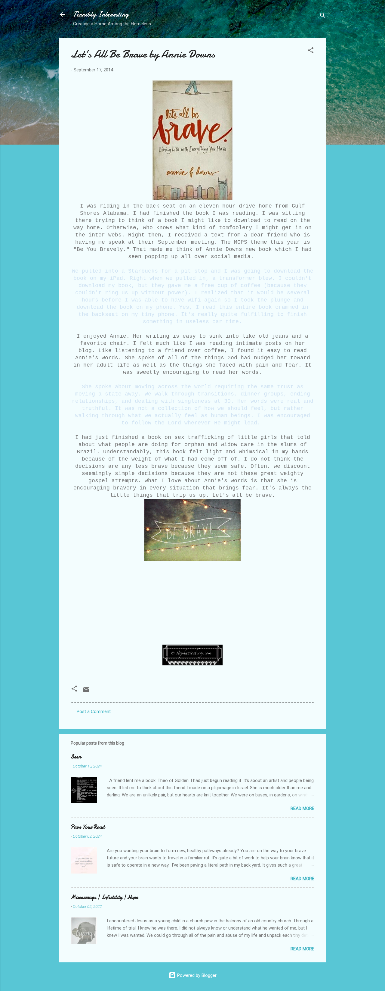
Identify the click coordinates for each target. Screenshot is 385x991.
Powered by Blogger (196, 975)
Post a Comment (94, 711)
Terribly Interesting (101, 14)
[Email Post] (86, 692)
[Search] (322, 16)
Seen (76, 757)
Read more (302, 808)
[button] (310, 51)
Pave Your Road (88, 827)
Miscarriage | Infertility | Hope (104, 897)
